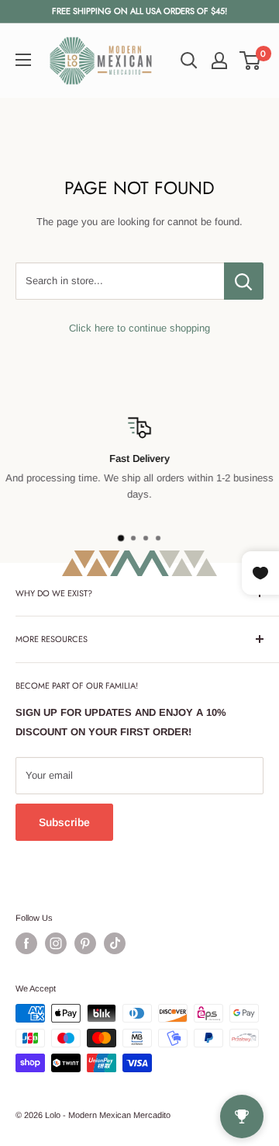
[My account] (219, 60)
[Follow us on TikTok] (115, 943)
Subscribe (64, 822)
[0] (250, 60)
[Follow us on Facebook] (26, 943)
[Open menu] (23, 60)
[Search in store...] (244, 281)
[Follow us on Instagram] (56, 943)
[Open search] (189, 60)
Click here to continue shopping (139, 328)
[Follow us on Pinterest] (85, 943)
